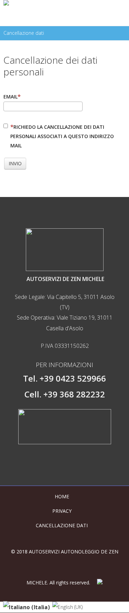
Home (62, 496)
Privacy (62, 511)
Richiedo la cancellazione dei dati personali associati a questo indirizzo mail (62, 136)
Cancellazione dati (62, 525)
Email (10, 96)
